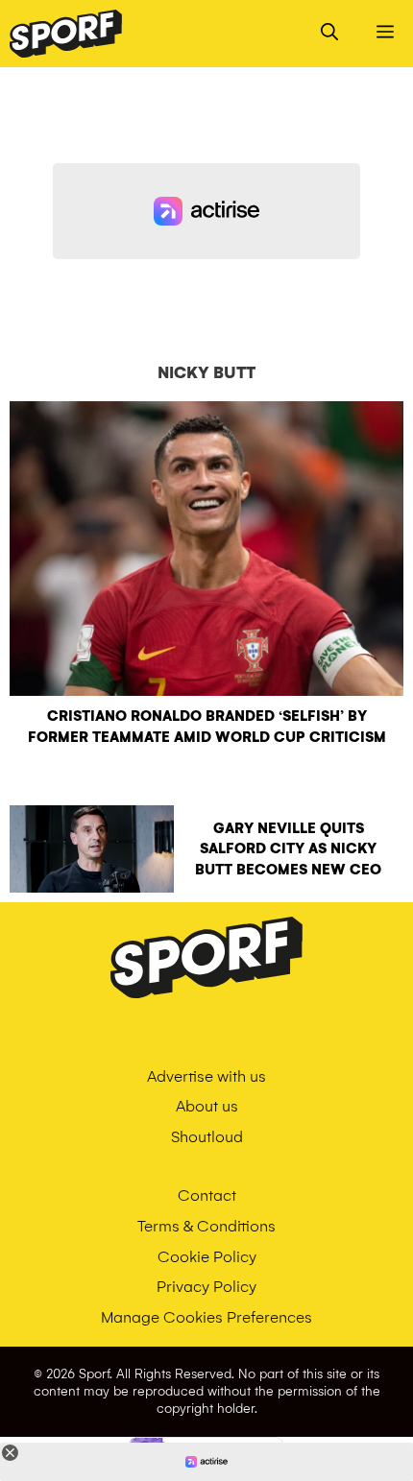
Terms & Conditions (206, 1226)
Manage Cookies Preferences (206, 1317)
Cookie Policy (207, 1257)
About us (207, 1106)
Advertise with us (206, 1076)
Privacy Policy (206, 1287)
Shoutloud (207, 1137)
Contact (207, 1195)
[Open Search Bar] (329, 33)
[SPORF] (66, 33)
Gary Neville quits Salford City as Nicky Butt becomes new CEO (288, 849)
